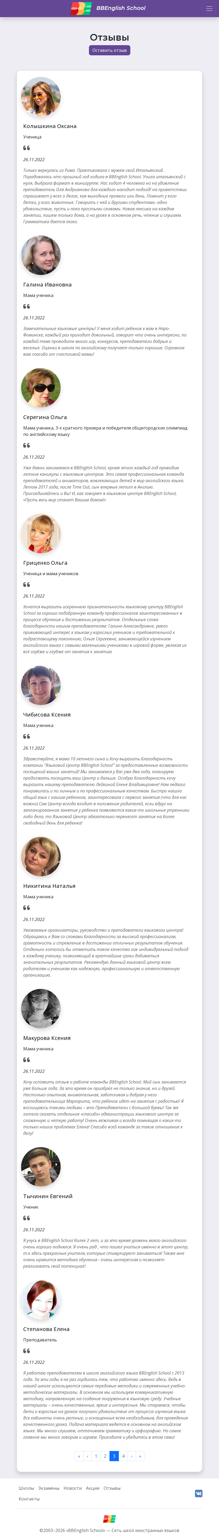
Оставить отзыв (109, 50)
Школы (26, 1488)
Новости (73, 1488)
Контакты (29, 1499)
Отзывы (112, 1488)
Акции (92, 1488)
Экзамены (48, 1488)
